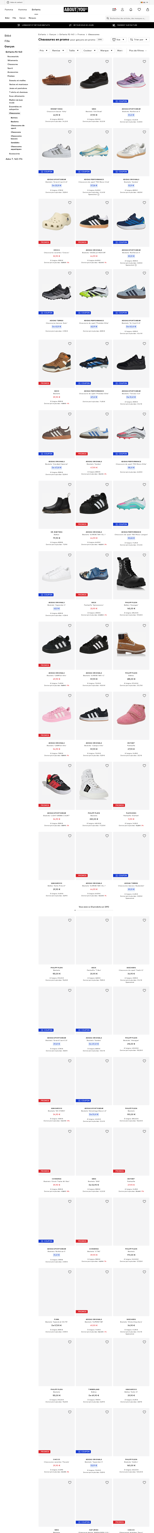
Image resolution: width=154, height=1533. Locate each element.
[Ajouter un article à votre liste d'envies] (70, 61)
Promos (81, 34)
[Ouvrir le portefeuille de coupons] (114, 9)
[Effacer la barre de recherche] (147, 18)
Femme (9, 9)
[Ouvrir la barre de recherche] (107, 18)
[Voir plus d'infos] (57, 123)
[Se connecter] (122, 9)
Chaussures (94, 34)
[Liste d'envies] (139, 9)
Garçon (52, 34)
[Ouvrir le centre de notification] (131, 9)
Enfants (36, 9)
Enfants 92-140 (67, 34)
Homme (22, 9)
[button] (118, 39)
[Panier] (147, 9)
